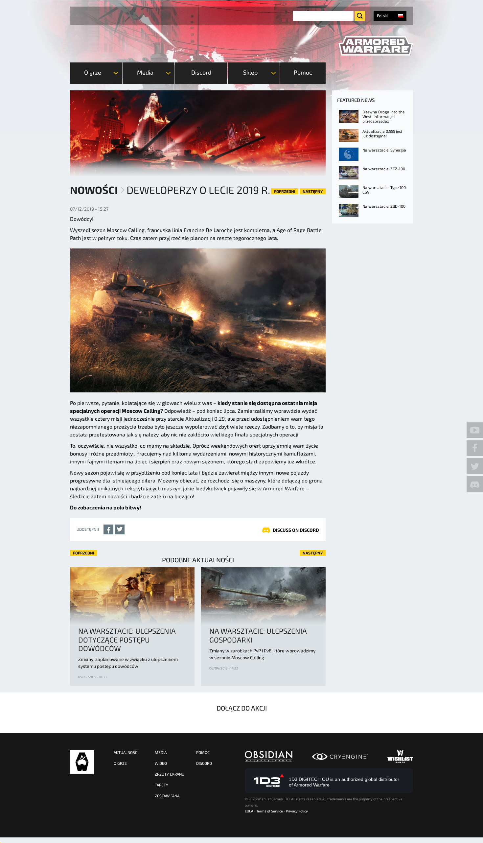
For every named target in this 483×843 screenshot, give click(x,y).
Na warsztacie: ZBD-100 (383, 206)
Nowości (94, 189)
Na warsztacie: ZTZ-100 (383, 168)
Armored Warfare (82, 762)
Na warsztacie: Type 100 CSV (384, 189)
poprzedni (284, 191)
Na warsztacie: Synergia (384, 150)
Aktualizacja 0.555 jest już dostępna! (382, 133)
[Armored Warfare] (375, 46)
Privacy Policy (297, 811)
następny (313, 191)
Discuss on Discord (296, 530)
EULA (249, 811)
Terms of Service (269, 811)
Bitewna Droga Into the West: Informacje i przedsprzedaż (383, 116)
